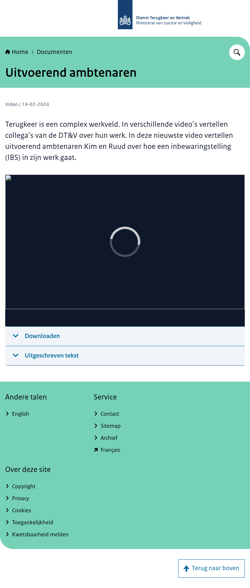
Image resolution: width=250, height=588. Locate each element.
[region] (125, 251)
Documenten (54, 52)
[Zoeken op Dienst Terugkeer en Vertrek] (237, 52)
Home (20, 52)
